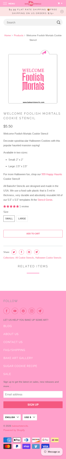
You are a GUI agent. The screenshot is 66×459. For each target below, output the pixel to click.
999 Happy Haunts (51, 174)
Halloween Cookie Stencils (48, 257)
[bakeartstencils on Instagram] (32, 311)
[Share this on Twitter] (13, 252)
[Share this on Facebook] (21, 252)
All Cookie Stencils (24, 257)
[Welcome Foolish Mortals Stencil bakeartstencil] (33, 77)
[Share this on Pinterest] (29, 252)
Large (22, 218)
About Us (11, 334)
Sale (7, 374)
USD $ (27, 417)
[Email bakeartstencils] (41, 311)
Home (7, 35)
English (10, 417)
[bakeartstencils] (33, 3)
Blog (7, 326)
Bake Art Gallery (18, 358)
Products (18, 35)
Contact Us (13, 342)
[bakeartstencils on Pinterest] (24, 311)
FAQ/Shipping (14, 350)
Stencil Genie (45, 199)
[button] (11, 206)
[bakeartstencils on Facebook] (7, 311)
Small (9, 218)
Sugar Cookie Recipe (20, 366)
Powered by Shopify (14, 430)
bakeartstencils (20, 425)
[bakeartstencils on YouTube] (15, 311)
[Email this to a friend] (36, 252)
